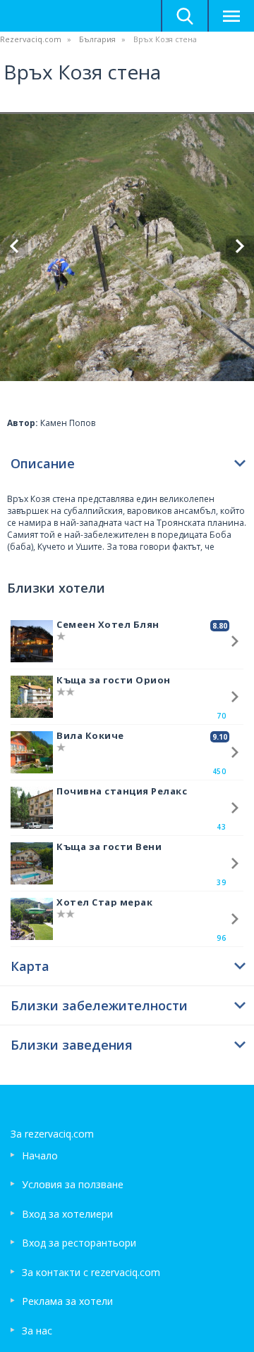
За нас (37, 1330)
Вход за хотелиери (67, 1214)
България (97, 39)
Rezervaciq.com (30, 39)
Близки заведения (72, 1044)
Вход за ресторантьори (79, 1242)
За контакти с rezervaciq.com (91, 1272)
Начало (40, 1155)
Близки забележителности (99, 1005)
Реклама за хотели (67, 1301)
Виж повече (235, 641)
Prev (14, 246)
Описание (43, 463)
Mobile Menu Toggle (230, 16)
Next (240, 246)
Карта (30, 966)
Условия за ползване (72, 1184)
